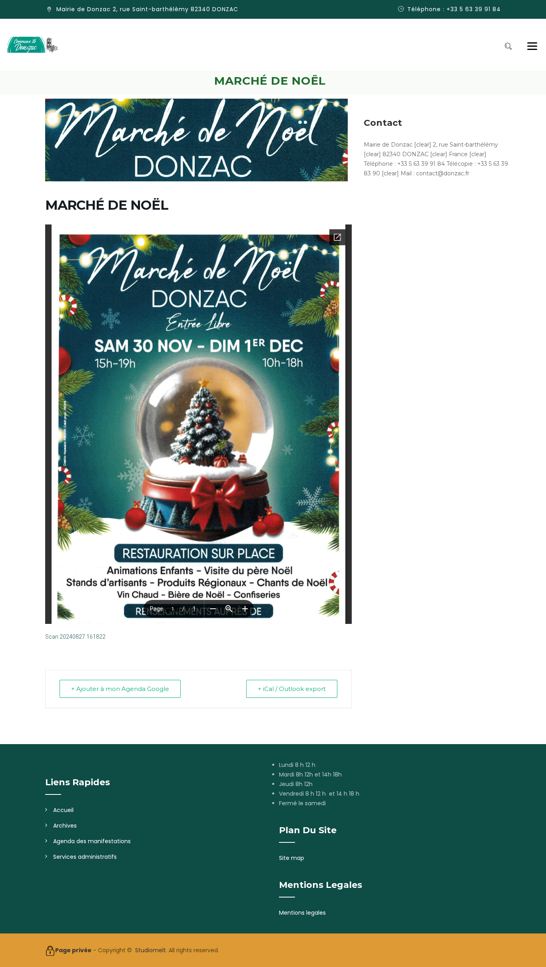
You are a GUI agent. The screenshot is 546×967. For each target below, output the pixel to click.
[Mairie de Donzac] (32, 45)
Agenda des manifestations (92, 841)
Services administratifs (85, 857)
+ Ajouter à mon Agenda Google (120, 689)
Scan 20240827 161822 (75, 636)
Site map (291, 858)
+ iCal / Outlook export (292, 689)
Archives (65, 826)
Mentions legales (302, 913)
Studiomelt (150, 950)
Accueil (63, 810)
